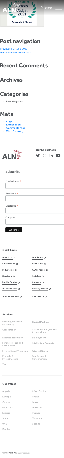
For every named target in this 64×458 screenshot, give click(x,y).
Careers (36, 282)
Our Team (37, 257)
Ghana (35, 396)
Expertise (37, 263)
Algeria (6, 391)
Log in (9, 121)
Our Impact (8, 263)
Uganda (36, 423)
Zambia (6, 429)
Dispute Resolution (12, 337)
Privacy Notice (40, 288)
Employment (39, 337)
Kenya (35, 402)
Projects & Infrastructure (10, 357)
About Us (7, 257)
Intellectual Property (43, 343)
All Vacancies (9, 288)
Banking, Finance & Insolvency (12, 323)
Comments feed (15, 127)
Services (7, 276)
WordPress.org (14, 131)
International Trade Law (15, 351)
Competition (9, 329)
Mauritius (7, 407)
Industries (8, 269)
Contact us (38, 296)
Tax (4, 364)
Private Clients (40, 351)
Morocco (36, 407)
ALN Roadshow (10, 296)
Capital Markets (40, 322)
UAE (4, 423)
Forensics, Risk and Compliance (12, 344)
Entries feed (13, 124)
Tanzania (37, 418)
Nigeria (6, 412)
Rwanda (36, 412)
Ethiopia (6, 396)
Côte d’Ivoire (39, 391)
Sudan (5, 418)
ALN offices (38, 269)
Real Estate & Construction (39, 357)
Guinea (6, 402)
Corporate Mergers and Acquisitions (44, 331)
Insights (36, 276)
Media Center (9, 282)
